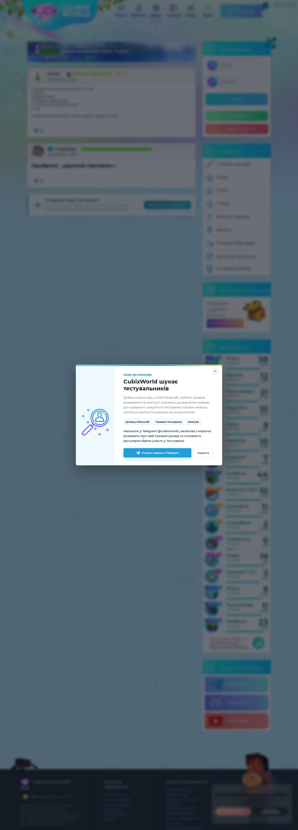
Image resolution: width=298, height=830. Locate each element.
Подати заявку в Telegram (160, 452)
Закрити (203, 452)
